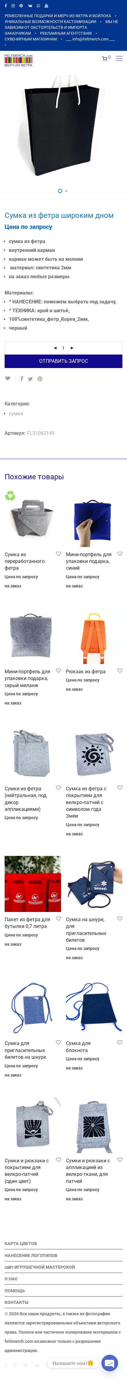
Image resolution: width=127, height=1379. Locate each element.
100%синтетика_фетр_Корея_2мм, (49, 319)
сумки (16, 413)
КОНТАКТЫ (16, 1302)
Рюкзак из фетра (86, 671)
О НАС (11, 1278)
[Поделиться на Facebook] (21, 379)
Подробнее (74, 697)
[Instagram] (13, 5)
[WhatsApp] (38, 5)
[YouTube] (47, 5)
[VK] (30, 5)
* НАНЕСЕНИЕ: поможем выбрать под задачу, (63, 302)
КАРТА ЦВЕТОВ (21, 1243)
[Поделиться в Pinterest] (40, 379)
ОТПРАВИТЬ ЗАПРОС (63, 361)
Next (121, 129)
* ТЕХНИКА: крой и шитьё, (39, 310)
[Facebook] (6, 5)
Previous (6, 129)
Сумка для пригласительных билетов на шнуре (25, 1050)
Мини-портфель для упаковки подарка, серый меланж (27, 678)
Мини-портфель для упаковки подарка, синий (89, 561)
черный (18, 328)
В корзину (12, 594)
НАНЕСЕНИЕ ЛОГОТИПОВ (31, 1255)
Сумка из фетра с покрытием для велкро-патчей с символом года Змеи (86, 802)
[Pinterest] (21, 5)
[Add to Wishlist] (10, 378)
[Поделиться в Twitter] (30, 379)
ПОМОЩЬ (15, 1290)
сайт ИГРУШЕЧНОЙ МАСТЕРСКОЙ (40, 1267)
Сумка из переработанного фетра (25, 561)
